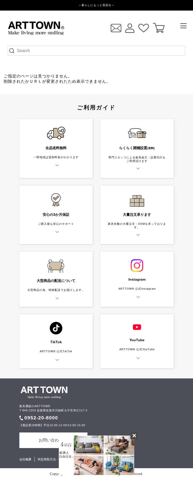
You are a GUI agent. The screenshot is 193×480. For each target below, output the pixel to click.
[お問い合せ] (116, 28)
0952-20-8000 (41, 417)
